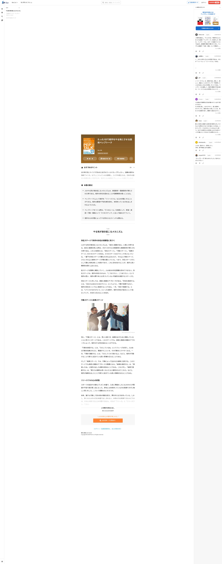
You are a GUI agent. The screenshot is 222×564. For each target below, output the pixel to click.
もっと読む (218, 48)
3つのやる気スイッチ (11, 18)
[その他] (131, 159)
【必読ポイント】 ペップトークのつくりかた (13, 14)
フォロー (208, 34)
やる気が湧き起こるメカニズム (13, 10)
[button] (208, 43)
